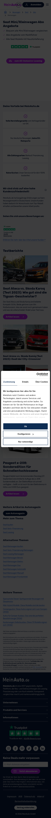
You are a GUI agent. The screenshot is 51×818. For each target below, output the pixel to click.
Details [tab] (25, 382)
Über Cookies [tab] (41, 382)
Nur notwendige (25, 442)
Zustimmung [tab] (9, 382)
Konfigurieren (24, 434)
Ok (25, 426)
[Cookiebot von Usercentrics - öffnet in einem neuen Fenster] (36, 374)
